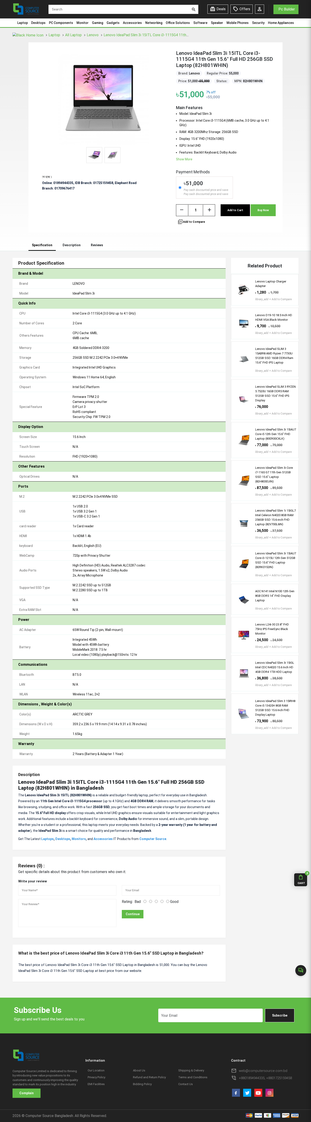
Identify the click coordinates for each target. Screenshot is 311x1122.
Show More (184, 159)
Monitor (82, 23)
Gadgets (113, 23)
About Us (139, 1070)
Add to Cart (235, 210)
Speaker (217, 23)
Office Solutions (178, 23)
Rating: (127, 901)
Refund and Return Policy (149, 1077)
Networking (153, 23)
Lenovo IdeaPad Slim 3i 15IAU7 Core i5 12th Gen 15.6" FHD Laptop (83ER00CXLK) (275, 434)
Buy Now (263, 210)
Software (200, 23)
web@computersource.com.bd (263, 1071)
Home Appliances (281, 23)
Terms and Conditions (192, 1077)
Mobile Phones (238, 23)
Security (258, 23)
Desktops (38, 23)
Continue (133, 914)
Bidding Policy (142, 1084)
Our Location (96, 1070)
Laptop (22, 23)
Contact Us (185, 1084)
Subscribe (279, 1015)
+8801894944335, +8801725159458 (265, 1078)
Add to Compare (191, 222)
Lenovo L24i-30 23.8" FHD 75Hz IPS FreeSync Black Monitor (272, 629)
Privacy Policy (96, 1077)
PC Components (61, 23)
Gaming (97, 23)
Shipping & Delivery (191, 1070)
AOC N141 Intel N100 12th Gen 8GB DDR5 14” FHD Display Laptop (274, 595)
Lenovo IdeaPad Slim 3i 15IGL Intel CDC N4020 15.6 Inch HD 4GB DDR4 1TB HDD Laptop (274, 667)
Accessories (132, 23)
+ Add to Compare (273, 299)
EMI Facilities (96, 1084)
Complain (26, 1093)
